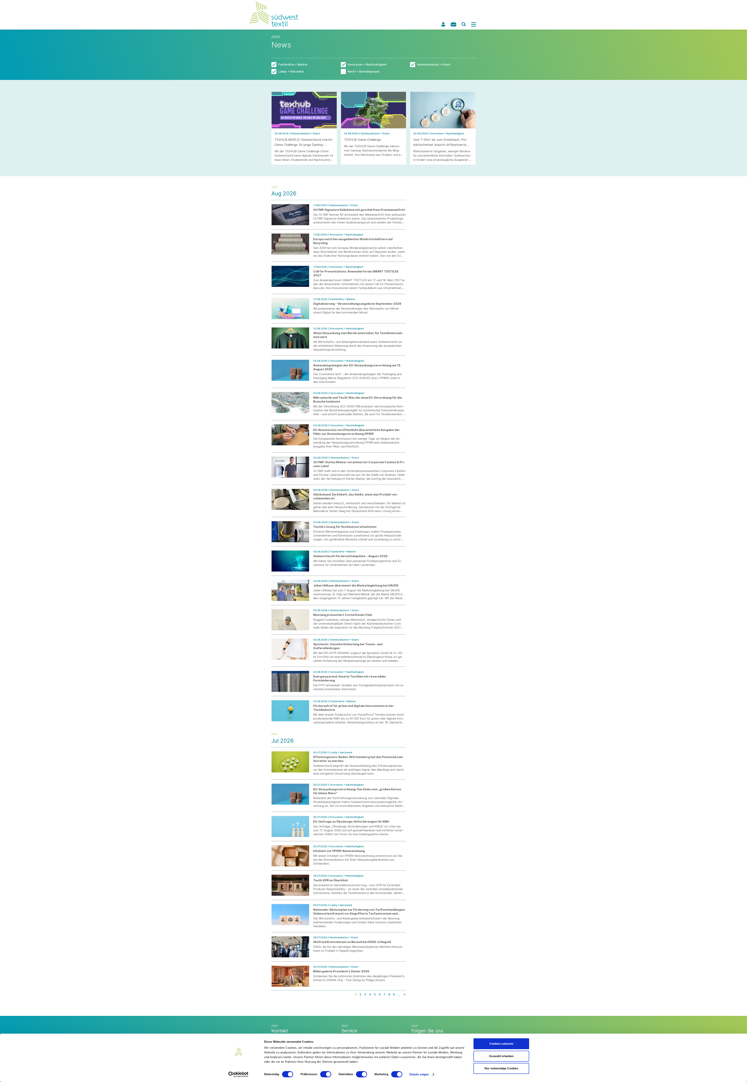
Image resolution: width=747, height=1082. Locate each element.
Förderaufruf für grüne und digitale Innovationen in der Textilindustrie (353, 708)
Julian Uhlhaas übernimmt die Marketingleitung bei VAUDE (355, 585)
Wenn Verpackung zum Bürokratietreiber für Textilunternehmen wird (358, 335)
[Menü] (473, 24)
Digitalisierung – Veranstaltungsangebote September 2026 (357, 304)
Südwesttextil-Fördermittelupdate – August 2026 (350, 556)
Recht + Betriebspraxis (364, 71)
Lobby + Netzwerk (291, 71)
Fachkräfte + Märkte (292, 64)
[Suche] (464, 24)
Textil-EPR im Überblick (330, 880)
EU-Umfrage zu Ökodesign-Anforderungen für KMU (351, 821)
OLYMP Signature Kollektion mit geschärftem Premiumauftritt (359, 210)
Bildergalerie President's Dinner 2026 (341, 971)
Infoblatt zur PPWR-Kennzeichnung (339, 851)
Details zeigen (419, 1074)
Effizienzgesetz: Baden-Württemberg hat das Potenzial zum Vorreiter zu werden (358, 759)
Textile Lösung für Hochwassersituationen (344, 527)
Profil (443, 24)
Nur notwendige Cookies (501, 1068)
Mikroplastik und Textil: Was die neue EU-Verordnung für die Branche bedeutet (357, 399)
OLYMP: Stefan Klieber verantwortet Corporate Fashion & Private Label (359, 464)
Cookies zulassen (501, 1043)
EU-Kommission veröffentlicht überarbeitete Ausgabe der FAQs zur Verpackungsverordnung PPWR (356, 432)
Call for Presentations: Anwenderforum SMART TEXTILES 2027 (355, 273)
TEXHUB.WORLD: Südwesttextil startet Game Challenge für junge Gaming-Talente (303, 145)
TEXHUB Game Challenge (362, 140)
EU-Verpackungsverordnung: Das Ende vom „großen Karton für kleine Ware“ (357, 791)
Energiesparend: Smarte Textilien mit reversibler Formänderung (349, 678)
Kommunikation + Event (434, 64)
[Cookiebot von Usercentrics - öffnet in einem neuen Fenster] (238, 1074)
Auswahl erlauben (501, 1056)
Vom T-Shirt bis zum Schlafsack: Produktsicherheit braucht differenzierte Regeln (440, 145)
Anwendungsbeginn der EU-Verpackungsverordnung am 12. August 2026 (357, 367)
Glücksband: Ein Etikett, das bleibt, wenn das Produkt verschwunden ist (355, 496)
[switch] (325, 1074)
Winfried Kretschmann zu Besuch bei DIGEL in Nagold (352, 942)
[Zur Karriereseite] (453, 24)
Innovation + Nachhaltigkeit (367, 64)
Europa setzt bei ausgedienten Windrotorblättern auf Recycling (353, 241)
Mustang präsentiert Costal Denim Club (342, 615)
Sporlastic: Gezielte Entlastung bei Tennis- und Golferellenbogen (347, 646)
